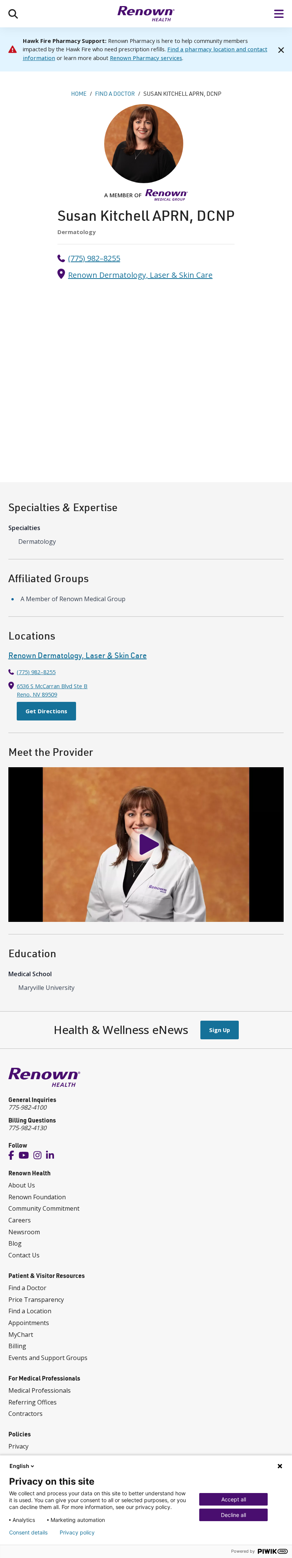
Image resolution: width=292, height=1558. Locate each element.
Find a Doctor (27, 1288)
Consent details (28, 1533)
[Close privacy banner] (280, 1466)
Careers (19, 1220)
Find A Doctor (115, 93)
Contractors (25, 1413)
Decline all (233, 1515)
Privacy (18, 1446)
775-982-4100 (27, 1107)
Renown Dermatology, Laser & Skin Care (140, 275)
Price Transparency (36, 1299)
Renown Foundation (37, 1197)
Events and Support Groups (47, 1358)
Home (79, 93)
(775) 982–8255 (94, 258)
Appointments (28, 1323)
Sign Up (219, 1030)
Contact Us (24, 1255)
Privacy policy (77, 1533)
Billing (17, 1346)
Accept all (233, 1499)
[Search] (13, 14)
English (19, 1466)
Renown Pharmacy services (146, 58)
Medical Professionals (39, 1390)
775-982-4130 (27, 1128)
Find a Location (29, 1311)
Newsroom (24, 1232)
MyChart (20, 1334)
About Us (21, 1185)
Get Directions (46, 711)
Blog (15, 1243)
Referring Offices (32, 1402)
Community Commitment (43, 1208)
